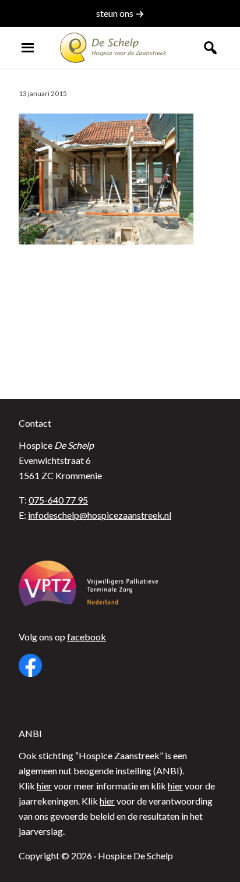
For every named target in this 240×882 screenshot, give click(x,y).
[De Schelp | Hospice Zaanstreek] (120, 48)
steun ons (115, 13)
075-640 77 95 (58, 499)
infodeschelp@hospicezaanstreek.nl (99, 514)
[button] (210, 48)
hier (44, 785)
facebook (86, 636)
